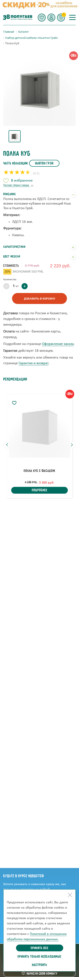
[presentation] (7, 444)
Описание (9, 194)
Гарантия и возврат (33, 363)
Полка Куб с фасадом (39, 471)
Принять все (39, 948)
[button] (51, 17)
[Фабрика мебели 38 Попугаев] (17, 17)
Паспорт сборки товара (16, 185)
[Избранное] (42, 17)
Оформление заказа (58, 344)
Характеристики (14, 247)
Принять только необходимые (39, 957)
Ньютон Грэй (44, 164)
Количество (9, 279)
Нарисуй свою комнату (42, 973)
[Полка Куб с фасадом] (39, 427)
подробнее (39, 490)
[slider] (17, 173)
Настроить (39, 965)
